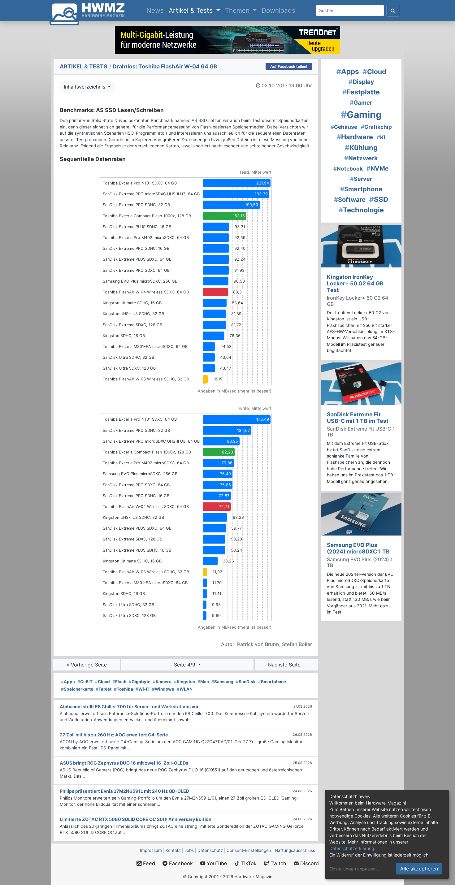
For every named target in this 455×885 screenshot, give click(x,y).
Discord (309, 863)
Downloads (278, 10)
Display (361, 81)
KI (381, 137)
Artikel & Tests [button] (191, 10)
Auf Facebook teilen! (288, 66)
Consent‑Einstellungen (249, 850)
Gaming (361, 114)
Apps (68, 681)
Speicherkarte (77, 689)
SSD (378, 199)
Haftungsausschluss (295, 850)
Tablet (103, 689)
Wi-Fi (143, 689)
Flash (119, 681)
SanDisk (246, 681)
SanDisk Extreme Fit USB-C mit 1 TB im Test (357, 417)
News (156, 10)
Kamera (162, 681)
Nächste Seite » (286, 665)
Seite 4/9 (185, 665)
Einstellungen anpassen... (354, 868)
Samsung (222, 681)
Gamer (361, 102)
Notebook (348, 168)
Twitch (277, 863)
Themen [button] (238, 10)
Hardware (355, 137)
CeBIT (85, 681)
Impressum (151, 850)
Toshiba (123, 689)
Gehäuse (344, 127)
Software (350, 199)
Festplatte (361, 92)
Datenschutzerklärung (351, 848)
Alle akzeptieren (419, 868)
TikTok (248, 863)
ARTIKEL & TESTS (83, 66)
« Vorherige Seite (87, 665)
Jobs (189, 850)
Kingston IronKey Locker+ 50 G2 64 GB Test (355, 283)
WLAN (185, 689)
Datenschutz (210, 850)
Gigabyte (139, 681)
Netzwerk (361, 158)
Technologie (361, 210)
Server (361, 179)
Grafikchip (376, 127)
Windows (163, 689)
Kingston (184, 681)
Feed (148, 863)
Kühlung (361, 147)
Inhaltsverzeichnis (85, 87)
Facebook (180, 863)
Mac (203, 681)
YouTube (216, 863)
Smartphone (272, 681)
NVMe (377, 168)
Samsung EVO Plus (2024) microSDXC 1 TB (358, 548)
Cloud (102, 681)
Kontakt (173, 850)
